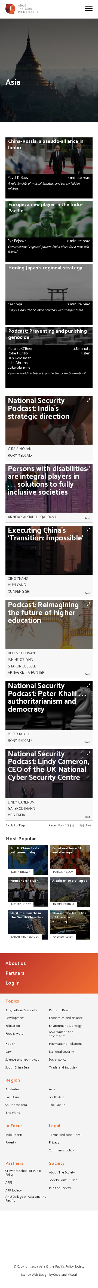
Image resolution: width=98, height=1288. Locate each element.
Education (12, 1026)
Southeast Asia (16, 1105)
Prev (61, 825)
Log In (12, 983)
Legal (54, 1126)
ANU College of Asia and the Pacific (25, 1199)
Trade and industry (63, 1068)
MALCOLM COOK (63, 872)
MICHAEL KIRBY (20, 904)
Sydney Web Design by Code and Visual (49, 1274)
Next (89, 825)
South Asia (57, 1098)
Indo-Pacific (13, 1135)
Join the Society (60, 1188)
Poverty (10, 1143)
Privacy (54, 1143)
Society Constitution (63, 1180)
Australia (12, 1090)
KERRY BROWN (20, 872)
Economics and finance (66, 1018)
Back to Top (15, 825)
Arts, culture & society (21, 1011)
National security (61, 1052)
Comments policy (61, 1151)
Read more (86, 455)
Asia (52, 1090)
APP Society (13, 1191)
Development (14, 1018)
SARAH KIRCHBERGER (25, 937)
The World (12, 1113)
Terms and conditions (65, 1135)
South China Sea (17, 1068)
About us (15, 963)
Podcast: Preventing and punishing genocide (49, 357)
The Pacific (57, 1105)
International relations (65, 1044)
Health (10, 1044)
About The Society (62, 1173)
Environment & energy (65, 1026)
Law (8, 1052)
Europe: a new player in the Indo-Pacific (49, 231)
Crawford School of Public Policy (23, 1173)
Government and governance (61, 1034)
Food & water (14, 1034)
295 (81, 825)
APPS (8, 1183)
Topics (12, 1002)
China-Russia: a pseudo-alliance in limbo (49, 167)
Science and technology (22, 1060)
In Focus (14, 1126)
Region (12, 1081)
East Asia (12, 1098)
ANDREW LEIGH (63, 937)
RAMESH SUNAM (63, 904)
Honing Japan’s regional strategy (49, 294)
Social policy (57, 1060)
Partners (14, 973)
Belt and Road (59, 1011)
